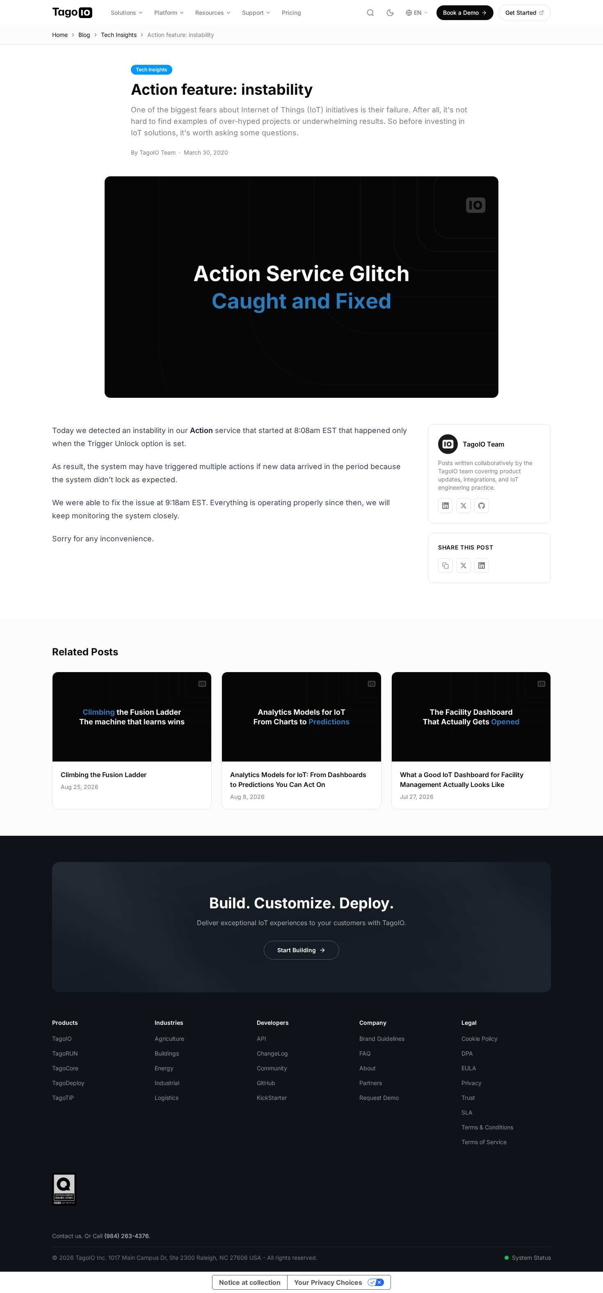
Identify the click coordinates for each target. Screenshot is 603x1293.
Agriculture (169, 1038)
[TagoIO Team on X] (463, 505)
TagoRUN (65, 1053)
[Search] (370, 12)
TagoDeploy (68, 1082)
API (261, 1038)
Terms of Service (484, 1141)
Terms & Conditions (487, 1127)
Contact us (66, 1235)
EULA (468, 1068)
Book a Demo (461, 12)
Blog (84, 34)
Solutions (123, 12)
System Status (531, 1257)
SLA (467, 1112)
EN (418, 12)
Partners (370, 1082)
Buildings (167, 1053)
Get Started (521, 12)
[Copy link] (445, 565)
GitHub (266, 1082)
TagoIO (62, 1038)
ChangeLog (272, 1053)
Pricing (291, 12)
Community (272, 1068)
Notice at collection (250, 1282)
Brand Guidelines (381, 1038)
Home (60, 34)
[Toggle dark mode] (390, 12)
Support (253, 12)
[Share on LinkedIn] (481, 565)
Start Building (296, 949)
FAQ (365, 1053)
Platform (165, 12)
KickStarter (272, 1097)
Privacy (471, 1082)
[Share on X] (463, 565)
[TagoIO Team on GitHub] (481, 505)
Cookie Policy (479, 1038)
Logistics (166, 1097)
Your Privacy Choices (328, 1282)
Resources (209, 12)
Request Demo (379, 1097)
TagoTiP (63, 1097)
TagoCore (65, 1068)
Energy (164, 1068)
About (367, 1068)
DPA (467, 1053)
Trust (468, 1097)
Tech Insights (119, 34)
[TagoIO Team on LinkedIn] (445, 505)
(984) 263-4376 (126, 1235)
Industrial (167, 1082)
